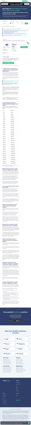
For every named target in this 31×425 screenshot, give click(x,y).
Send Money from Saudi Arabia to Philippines (21, 370)
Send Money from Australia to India (7, 368)
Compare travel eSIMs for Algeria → (8, 62)
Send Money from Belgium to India (19, 363)
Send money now (24, 47)
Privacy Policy (16, 423)
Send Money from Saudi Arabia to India (20, 369)
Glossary (4, 396)
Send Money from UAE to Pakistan (19, 368)
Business (17, 387)
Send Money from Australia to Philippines (7, 367)
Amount (17, 21)
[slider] (5, 49)
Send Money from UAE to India (19, 367)
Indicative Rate (23, 23)
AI (16, 396)
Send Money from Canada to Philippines (7, 363)
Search (26, 23)
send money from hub (10, 98)
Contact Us (17, 390)
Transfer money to (12, 21)
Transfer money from (5, 21)
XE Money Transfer (6, 83)
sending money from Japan (14, 99)
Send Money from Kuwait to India (19, 371)
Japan (11, 26)
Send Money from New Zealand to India (7, 369)
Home (3, 26)
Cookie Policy (20, 423)
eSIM (16, 385)
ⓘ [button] (7, 33)
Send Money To (18, 382)
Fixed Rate (22, 21)
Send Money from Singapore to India (7, 371)
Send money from (7, 26)
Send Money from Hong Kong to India (7, 370)
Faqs (3, 398)
